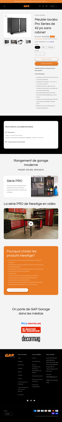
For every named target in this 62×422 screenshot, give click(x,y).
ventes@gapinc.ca (51, 376)
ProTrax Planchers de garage (22, 383)
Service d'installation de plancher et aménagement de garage (36, 368)
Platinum (50, 47)
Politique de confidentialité (36, 385)
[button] (4, 6)
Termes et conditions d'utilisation (37, 380)
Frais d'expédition (39, 38)
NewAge (20, 368)
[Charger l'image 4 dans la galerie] (28, 42)
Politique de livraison (37, 376)
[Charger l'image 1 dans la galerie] (7, 42)
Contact (34, 358)
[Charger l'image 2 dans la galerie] (14, 42)
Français (52, 6)
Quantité (37, 50)
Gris (37, 47)
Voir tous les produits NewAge (17, 290)
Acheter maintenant (46, 63)
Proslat (20, 378)
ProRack (20, 375)
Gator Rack (21, 364)
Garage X (20, 361)
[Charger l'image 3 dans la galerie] (21, 42)
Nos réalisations (36, 361)
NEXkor (20, 371)
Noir (43, 47)
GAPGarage (41, 416)
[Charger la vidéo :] (31, 223)
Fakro (19, 358)
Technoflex (21, 394)
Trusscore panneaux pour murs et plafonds (23, 389)
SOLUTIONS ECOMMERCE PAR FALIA (51, 416)
